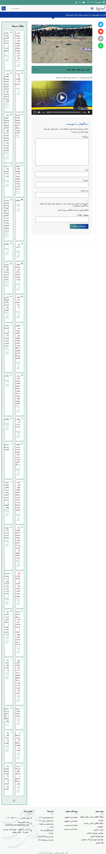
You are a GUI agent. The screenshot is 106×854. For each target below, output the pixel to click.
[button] (92, 8)
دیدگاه (85, 137)
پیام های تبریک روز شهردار (6, 738)
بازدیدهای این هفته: (46, 824)
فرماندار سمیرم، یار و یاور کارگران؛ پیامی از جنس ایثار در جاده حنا (6, 583)
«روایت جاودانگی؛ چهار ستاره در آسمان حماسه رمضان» (5, 271)
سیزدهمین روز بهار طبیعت (5, 446)
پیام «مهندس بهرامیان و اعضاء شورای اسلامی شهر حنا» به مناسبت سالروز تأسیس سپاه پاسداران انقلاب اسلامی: (6, 132)
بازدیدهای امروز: (48, 817)
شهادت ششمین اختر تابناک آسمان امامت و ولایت (17, 271)
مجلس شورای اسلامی (94, 833)
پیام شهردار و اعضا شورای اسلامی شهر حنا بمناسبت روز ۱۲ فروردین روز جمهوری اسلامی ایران (17, 543)
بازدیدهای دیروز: (47, 820)
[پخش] (89, 112)
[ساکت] (39, 112)
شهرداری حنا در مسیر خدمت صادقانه (6, 533)
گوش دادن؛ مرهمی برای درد (17, 302)
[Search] (4, 8)
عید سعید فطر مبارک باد (7, 665)
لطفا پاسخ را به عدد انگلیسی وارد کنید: (72, 210)
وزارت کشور (98, 830)
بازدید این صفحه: (47, 840)
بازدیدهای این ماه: (47, 830)
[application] (62, 98)
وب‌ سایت (84, 191)
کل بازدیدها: (49, 836)
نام (86, 170)
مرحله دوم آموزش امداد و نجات (6, 171)
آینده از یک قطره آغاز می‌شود (17, 79)
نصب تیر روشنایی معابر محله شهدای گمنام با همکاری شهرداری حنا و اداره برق (17, 45)
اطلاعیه (17, 200)
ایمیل (85, 180)
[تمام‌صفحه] (35, 112)
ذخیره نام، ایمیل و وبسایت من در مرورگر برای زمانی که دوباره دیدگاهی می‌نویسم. (64, 205)
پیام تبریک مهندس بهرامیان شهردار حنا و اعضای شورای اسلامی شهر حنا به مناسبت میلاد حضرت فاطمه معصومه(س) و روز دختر (4, 215)
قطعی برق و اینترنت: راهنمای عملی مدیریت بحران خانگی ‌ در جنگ (17, 454)
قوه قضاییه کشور (96, 836)
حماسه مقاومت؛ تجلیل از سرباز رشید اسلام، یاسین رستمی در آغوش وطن (6, 494)
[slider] (64, 112)
